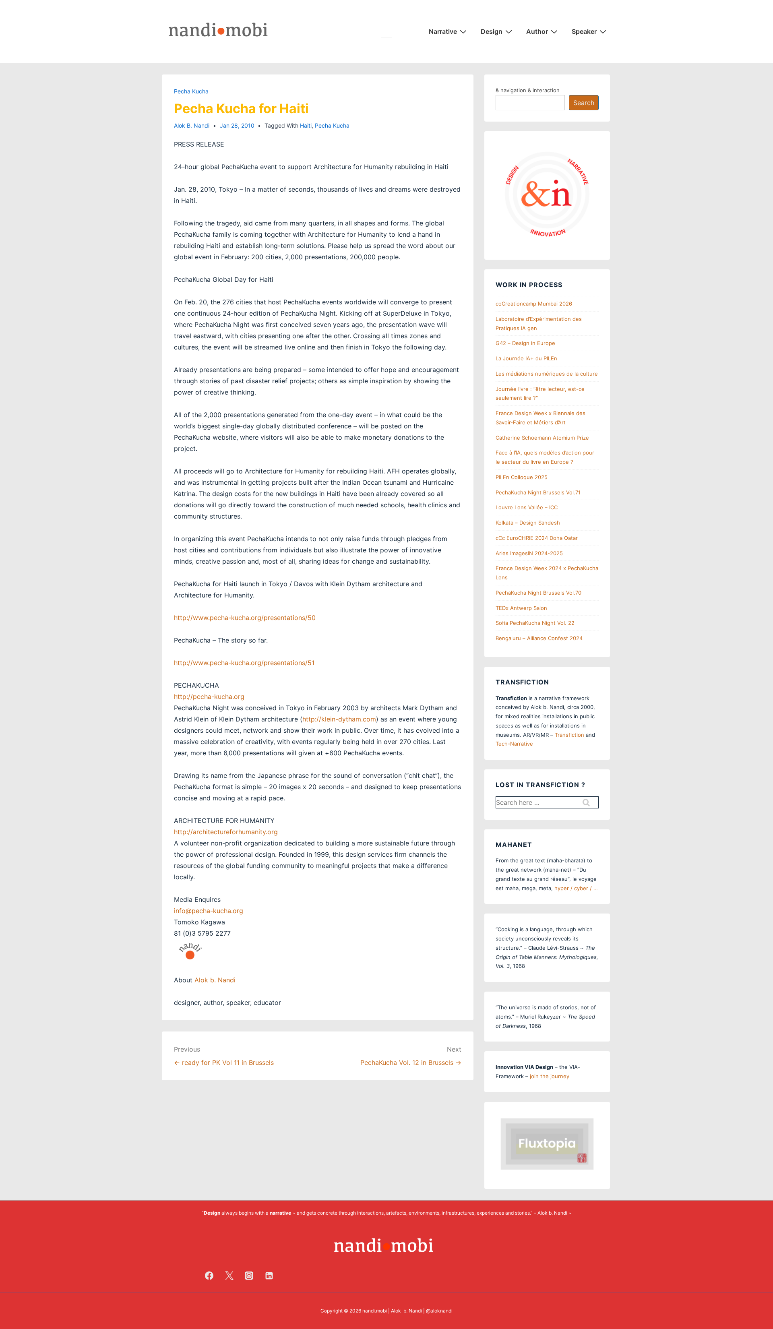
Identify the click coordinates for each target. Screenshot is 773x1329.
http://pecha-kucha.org (209, 696)
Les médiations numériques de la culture (547, 373)
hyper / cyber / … (576, 888)
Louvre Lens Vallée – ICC (527, 507)
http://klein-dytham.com (339, 719)
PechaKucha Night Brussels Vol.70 (538, 592)
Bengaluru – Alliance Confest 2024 (539, 638)
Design (491, 31)
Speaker (584, 31)
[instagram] (249, 1275)
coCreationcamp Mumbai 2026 (534, 303)
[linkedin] (269, 1275)
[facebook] (209, 1275)
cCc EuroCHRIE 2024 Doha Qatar (537, 538)
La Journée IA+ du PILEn (526, 358)
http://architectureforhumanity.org (226, 832)
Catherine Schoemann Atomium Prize (542, 437)
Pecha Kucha (191, 91)
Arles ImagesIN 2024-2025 (529, 553)
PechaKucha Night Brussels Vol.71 (538, 492)
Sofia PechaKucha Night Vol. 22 (535, 623)
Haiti (306, 125)
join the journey (549, 1076)
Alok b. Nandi (215, 980)
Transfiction (569, 735)
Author (537, 31)
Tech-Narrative (514, 743)
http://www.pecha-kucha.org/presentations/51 (244, 663)
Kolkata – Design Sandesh (528, 522)
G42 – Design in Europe (525, 343)
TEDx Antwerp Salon (521, 608)
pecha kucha (332, 125)
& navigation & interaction (528, 90)
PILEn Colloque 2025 (522, 477)
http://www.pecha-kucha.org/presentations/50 (245, 618)
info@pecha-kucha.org (208, 911)
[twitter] (229, 1275)
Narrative (443, 31)
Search (583, 103)
